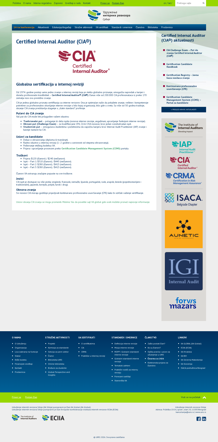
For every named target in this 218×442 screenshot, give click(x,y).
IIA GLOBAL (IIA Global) (191, 343)
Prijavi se (105, 3)
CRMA (83, 351)
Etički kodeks (21, 359)
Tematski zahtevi (122, 365)
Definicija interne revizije (125, 343)
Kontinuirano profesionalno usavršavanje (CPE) (181, 88)
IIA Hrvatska (186, 351)
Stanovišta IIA (120, 380)
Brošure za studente (57, 368)
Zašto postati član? (156, 343)
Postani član (118, 3)
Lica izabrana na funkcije (26, 351)
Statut (17, 356)
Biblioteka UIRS (55, 359)
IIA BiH (184, 356)
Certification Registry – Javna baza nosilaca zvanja (182, 76)
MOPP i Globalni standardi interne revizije (126, 353)
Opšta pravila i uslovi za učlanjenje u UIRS (159, 353)
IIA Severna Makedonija (192, 359)
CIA (82, 347)
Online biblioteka (56, 364)
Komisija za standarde (58, 347)
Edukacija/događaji (61, 27)
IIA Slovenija (186, 364)
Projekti (51, 343)
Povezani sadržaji (122, 376)
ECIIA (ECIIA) (186, 347)
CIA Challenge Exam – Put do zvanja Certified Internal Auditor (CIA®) (184, 53)
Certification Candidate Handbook (179, 66)
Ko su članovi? (154, 347)
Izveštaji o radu (73, 3)
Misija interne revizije (124, 347)
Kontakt (86, 3)
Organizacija (21, 347)
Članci (51, 356)
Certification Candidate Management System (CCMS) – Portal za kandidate (183, 99)
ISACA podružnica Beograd (193, 368)
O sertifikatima (88, 343)
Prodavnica (167, 27)
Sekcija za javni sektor (58, 351)
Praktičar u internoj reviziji (93, 356)
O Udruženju (20, 343)
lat (169, 3)
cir (165, 3)
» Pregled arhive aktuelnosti (183, 109)
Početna (17, 3)
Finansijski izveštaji (24, 364)
